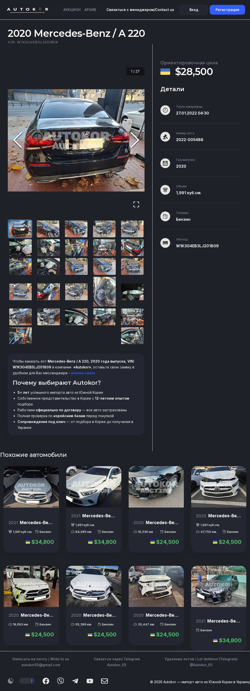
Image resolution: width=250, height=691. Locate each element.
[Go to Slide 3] (76, 229)
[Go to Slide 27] (132, 335)
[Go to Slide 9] (104, 247)
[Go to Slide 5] (132, 229)
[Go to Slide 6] (20, 247)
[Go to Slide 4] (104, 229)
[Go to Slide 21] (20, 316)
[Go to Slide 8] (76, 247)
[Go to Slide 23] (76, 316)
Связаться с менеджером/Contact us (140, 10)
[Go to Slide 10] (132, 247)
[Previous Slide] (17, 140)
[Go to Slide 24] (104, 316)
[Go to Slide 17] (48, 292)
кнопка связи (82, 373)
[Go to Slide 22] (48, 316)
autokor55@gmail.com (40, 665)
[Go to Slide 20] (132, 292)
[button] (76, 140)
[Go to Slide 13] (76, 266)
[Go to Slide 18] (76, 292)
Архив (90, 10)
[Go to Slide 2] (48, 229)
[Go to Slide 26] (20, 335)
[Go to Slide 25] (132, 316)
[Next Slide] (135, 140)
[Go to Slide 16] (20, 292)
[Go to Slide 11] (20, 266)
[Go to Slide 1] (20, 229)
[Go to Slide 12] (48, 266)
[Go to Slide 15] (132, 266)
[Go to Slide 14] (104, 266)
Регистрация (227, 10)
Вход (193, 10)
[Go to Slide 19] (104, 292)
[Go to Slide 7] (48, 247)
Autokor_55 (116, 665)
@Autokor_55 (201, 665)
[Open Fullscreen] (136, 204)
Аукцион (72, 10)
